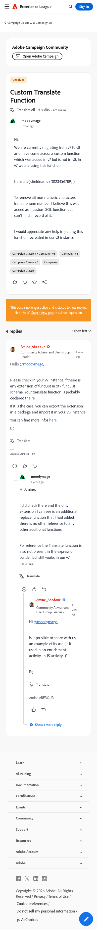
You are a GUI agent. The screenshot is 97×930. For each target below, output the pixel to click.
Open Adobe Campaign (40, 56)
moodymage (31, 120)
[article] (48, 407)
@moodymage (31, 363)
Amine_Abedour (33, 346)
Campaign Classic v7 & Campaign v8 (29, 23)
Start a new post (42, 312)
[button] (26, 110)
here (53, 419)
